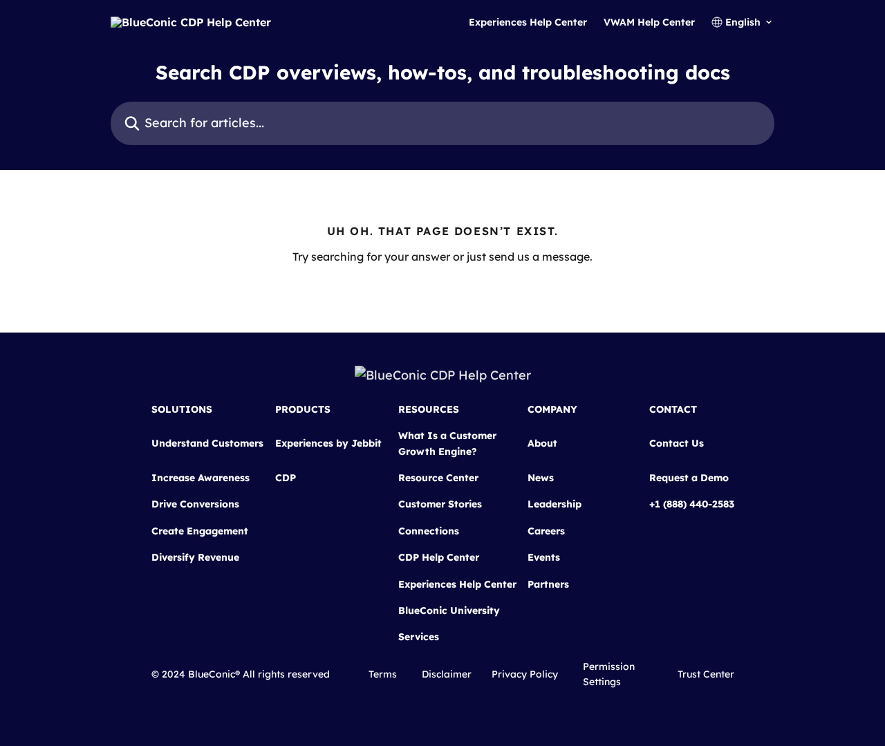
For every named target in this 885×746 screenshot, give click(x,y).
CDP (285, 478)
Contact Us (676, 443)
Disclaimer (447, 674)
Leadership (554, 504)
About (542, 443)
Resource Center (438, 478)
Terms (383, 674)
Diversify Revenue (195, 557)
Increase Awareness (200, 478)
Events (544, 557)
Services (418, 637)
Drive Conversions (195, 504)
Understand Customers (207, 443)
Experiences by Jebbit (328, 443)
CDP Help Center (438, 557)
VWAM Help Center (649, 22)
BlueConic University (449, 610)
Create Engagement (199, 531)
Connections (428, 531)
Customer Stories (440, 504)
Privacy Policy (525, 674)
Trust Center (706, 674)
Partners (548, 584)
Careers (546, 531)
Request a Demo (689, 478)
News (541, 478)
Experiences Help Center (528, 22)
